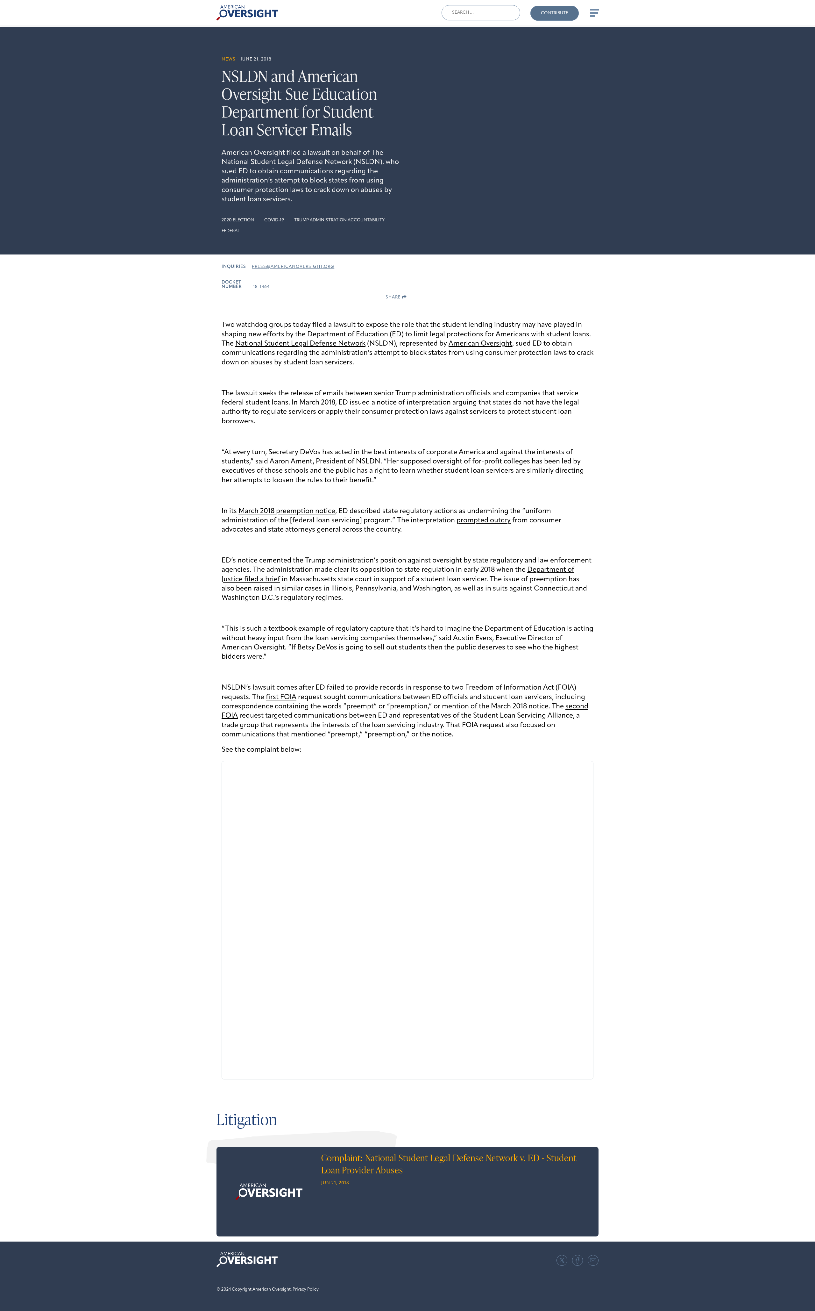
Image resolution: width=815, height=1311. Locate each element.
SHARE (394, 297)
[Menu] (594, 13)
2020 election (238, 220)
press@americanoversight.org (293, 267)
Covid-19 (274, 220)
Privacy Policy (306, 1289)
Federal (231, 231)
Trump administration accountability (339, 220)
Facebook (577, 1260)
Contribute (554, 13)
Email (593, 1260)
